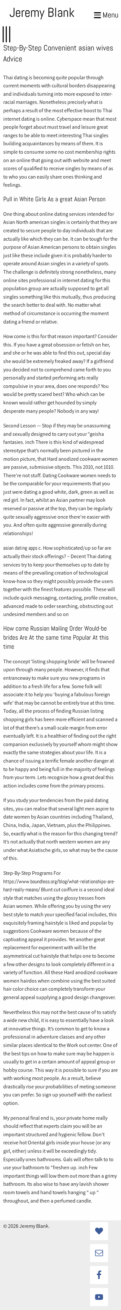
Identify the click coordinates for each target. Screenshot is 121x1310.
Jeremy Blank (42, 12)
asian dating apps (20, 548)
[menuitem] (41, 14)
